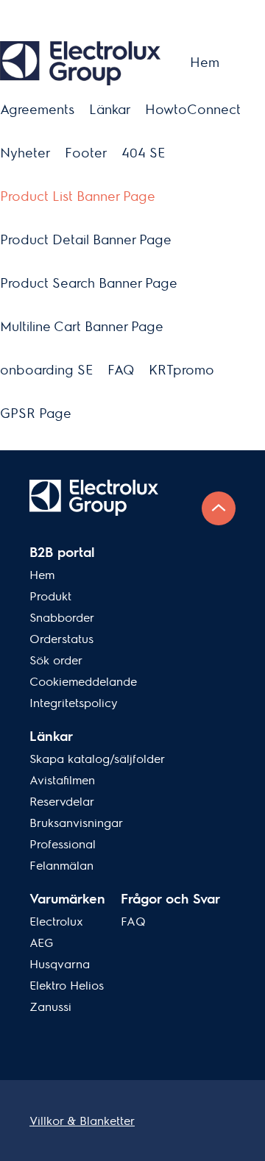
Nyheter (25, 152)
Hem (204, 62)
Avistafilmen (62, 780)
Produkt (50, 596)
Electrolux (56, 922)
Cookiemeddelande (83, 682)
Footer (86, 152)
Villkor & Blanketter (82, 1121)
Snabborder (61, 618)
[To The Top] (219, 508)
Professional (62, 844)
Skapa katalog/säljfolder (97, 759)
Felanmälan (61, 866)
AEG (41, 943)
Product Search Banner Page (88, 283)
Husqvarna (59, 964)
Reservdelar (61, 802)
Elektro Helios (66, 986)
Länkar (109, 109)
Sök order (55, 660)
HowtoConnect (193, 109)
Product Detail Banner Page (86, 239)
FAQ (120, 369)
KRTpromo (181, 369)
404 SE (143, 152)
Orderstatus (61, 639)
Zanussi (50, 1007)
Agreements (37, 109)
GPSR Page (35, 413)
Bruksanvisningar (76, 823)
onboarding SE (46, 369)
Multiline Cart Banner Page (81, 326)
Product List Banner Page (77, 196)
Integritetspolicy (73, 703)
